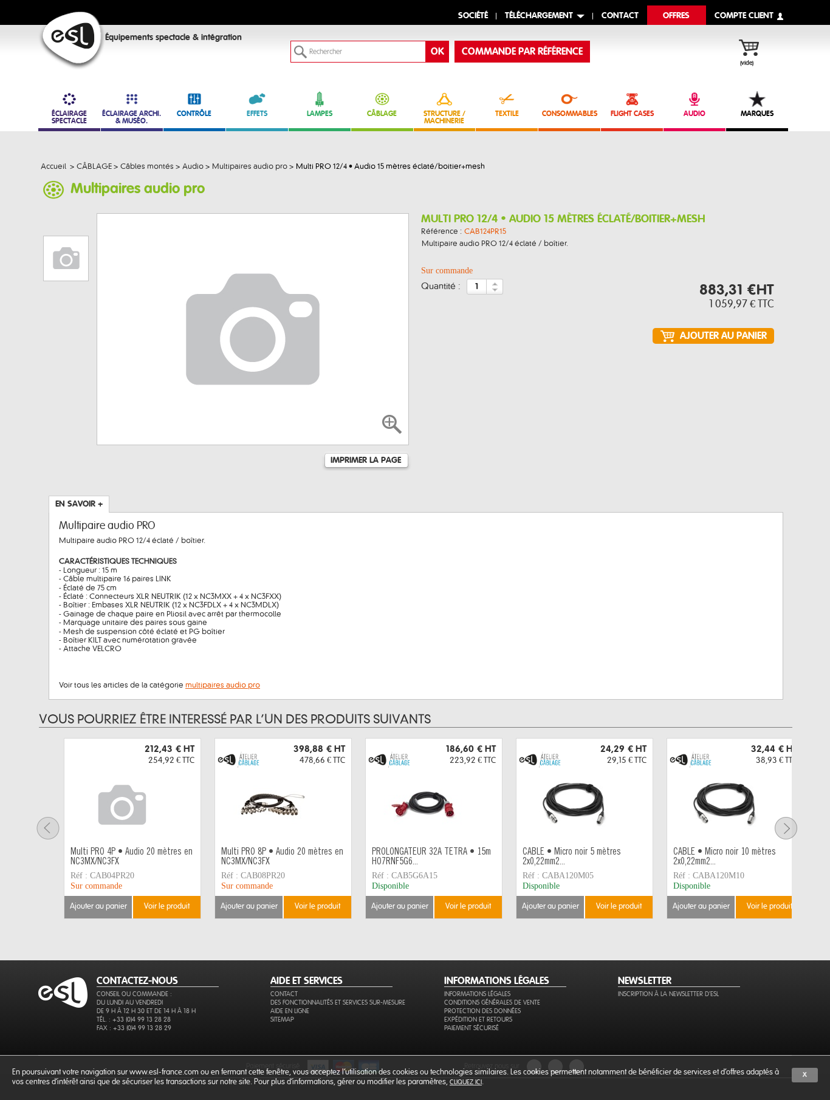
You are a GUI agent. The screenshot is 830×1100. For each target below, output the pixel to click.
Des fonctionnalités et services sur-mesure (337, 1002)
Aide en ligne (289, 1011)
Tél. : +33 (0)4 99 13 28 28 (134, 1019)
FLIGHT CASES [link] (632, 113)
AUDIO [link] (694, 113)
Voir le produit (167, 906)
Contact (284, 994)
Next (793, 828)
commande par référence (522, 51)
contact (620, 16)
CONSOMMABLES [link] (569, 113)
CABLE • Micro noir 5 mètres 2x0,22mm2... (572, 857)
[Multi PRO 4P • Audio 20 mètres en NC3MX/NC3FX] (132, 791)
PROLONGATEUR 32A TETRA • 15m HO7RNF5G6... (431, 857)
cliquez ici (466, 1082)
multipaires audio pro (222, 685)
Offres (676, 16)
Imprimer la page (366, 460)
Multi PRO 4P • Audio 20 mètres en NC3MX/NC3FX (131, 857)
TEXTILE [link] (507, 113)
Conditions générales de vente (492, 1002)
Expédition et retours (478, 1019)
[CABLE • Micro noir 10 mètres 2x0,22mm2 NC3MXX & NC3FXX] (735, 791)
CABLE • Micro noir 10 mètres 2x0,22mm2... (724, 857)
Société (473, 16)
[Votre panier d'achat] (755, 49)
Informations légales (477, 994)
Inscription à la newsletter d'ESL (668, 994)
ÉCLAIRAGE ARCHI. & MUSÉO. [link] (131, 117)
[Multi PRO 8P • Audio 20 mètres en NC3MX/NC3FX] (283, 791)
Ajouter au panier (98, 906)
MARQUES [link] (757, 113)
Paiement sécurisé (471, 1028)
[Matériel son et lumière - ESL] (72, 40)
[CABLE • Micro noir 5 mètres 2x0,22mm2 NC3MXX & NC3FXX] (584, 791)
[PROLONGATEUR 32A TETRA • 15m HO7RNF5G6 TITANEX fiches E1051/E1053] (434, 791)
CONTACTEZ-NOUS (137, 981)
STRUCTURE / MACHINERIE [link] (444, 117)
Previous (55, 828)
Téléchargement (539, 16)
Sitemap (282, 1019)
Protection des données (482, 1011)
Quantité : (441, 286)
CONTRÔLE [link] (194, 113)
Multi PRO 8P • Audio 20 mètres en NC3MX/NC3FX (282, 857)
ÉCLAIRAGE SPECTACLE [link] (69, 117)
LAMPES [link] (319, 113)
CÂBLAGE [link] (382, 113)
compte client (744, 16)
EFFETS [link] (257, 113)
